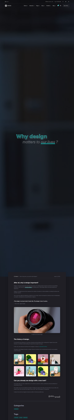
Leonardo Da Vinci (43, 346)
